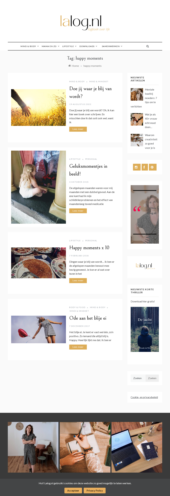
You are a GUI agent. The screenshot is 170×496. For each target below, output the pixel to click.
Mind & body (28, 46)
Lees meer (78, 129)
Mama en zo (49, 46)
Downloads (87, 46)
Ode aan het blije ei (87, 318)
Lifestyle (68, 46)
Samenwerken (111, 46)
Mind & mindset (99, 81)
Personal (91, 159)
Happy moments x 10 (89, 248)
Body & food (77, 307)
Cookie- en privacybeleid (144, 397)
